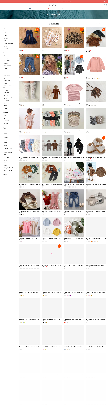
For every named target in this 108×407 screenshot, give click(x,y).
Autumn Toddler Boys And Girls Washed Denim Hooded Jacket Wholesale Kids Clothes (81, 76)
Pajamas (6, 118)
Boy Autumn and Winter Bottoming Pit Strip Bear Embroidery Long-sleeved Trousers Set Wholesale (62, 400)
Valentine (6, 95)
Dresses (5, 35)
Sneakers (6, 132)
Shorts (5, 83)
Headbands (6, 140)
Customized (5, 174)
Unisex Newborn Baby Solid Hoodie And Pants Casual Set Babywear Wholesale (35, 346)
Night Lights (6, 157)
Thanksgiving (6, 92)
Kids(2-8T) (60, 9)
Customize (77, 9)
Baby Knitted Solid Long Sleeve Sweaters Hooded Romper (31, 157)
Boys (3, 72)
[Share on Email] (3, 5)
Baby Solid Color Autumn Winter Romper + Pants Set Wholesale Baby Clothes (35, 373)
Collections (34, 9)
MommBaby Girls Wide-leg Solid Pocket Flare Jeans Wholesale (32, 49)
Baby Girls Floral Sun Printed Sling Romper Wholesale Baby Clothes (55, 49)
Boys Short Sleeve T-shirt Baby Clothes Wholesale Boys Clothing (77, 346)
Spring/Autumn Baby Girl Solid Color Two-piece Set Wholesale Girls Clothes (57, 103)
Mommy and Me (6, 112)
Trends (4, 87)
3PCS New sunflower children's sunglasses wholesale (52, 76)
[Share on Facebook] (1, 5)
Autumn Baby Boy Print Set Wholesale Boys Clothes (52, 184)
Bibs (5, 139)
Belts (5, 162)
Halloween (6, 90)
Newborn (6, 32)
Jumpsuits (6, 58)
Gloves (5, 165)
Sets (5, 37)
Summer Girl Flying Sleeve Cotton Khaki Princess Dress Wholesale (32, 238)
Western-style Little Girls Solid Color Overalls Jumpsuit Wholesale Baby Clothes (58, 211)
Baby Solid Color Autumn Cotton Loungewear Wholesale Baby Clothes (56, 157)
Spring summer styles (44, 9)
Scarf (5, 172)
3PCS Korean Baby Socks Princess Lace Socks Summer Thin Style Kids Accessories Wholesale (38, 103)
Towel (5, 168)
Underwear (6, 48)
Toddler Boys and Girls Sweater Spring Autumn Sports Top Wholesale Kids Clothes (36, 211)
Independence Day (8, 97)
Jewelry (5, 164)
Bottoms (6, 42)
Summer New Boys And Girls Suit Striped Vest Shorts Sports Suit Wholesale (79, 238)
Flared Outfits (7, 102)
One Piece (6, 33)
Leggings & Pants (7, 65)
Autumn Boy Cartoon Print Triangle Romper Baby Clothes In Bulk (32, 184)
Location (101, 1)
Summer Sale (5, 110)
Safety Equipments (8, 152)
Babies (4, 30)
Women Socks (9, 148)
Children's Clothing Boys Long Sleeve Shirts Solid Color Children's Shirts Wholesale (80, 373)
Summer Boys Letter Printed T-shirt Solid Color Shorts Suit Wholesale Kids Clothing (58, 319)
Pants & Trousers (7, 78)
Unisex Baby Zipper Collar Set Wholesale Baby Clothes (30, 400)
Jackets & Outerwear (8, 43)
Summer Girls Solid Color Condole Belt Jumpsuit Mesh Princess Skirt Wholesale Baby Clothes (61, 346)
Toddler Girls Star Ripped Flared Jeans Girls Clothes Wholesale (55, 265)
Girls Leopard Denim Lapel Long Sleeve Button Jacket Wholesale (77, 49)
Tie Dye (5, 103)
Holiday (5, 89)
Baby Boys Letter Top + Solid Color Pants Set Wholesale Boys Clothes (78, 265)
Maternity (6, 123)
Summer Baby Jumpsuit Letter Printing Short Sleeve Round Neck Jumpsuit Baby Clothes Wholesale (62, 292)
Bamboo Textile (7, 100)
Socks (5, 145)
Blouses (5, 66)
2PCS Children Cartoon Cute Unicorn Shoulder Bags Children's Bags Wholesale (80, 184)
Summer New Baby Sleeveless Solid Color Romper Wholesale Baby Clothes (34, 319)
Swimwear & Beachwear (9, 45)
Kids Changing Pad (8, 170)
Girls (3, 52)
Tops (5, 40)
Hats (5, 151)
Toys (5, 155)
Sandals (5, 133)
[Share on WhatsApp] (5, 5)
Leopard (5, 105)
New (29, 9)
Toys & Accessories (69, 9)
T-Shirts (5, 57)
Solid (5, 106)
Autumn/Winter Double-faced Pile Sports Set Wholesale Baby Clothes (78, 292)
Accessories (5, 136)
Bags (5, 154)
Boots (5, 130)
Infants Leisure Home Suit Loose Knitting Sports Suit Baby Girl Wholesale (78, 130)
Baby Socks (8, 146)
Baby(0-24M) (53, 9)
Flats (5, 128)
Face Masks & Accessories (9, 160)
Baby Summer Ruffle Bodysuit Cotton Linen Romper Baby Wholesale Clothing (35, 130)
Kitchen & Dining (7, 159)
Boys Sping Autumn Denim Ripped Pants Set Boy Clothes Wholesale (77, 211)
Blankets (6, 50)
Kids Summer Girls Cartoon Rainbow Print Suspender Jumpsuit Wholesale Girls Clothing (59, 373)
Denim (5, 68)
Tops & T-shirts (7, 75)
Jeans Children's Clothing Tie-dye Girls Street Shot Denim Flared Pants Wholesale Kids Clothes (38, 265)
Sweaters (6, 38)
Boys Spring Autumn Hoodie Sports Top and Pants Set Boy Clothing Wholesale (80, 400)
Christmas (6, 93)
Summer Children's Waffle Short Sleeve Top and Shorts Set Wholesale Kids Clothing (36, 292)
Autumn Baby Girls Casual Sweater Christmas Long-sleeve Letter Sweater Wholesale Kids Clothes (84, 319)
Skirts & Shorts (7, 60)
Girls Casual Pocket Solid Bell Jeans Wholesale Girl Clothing (31, 76)
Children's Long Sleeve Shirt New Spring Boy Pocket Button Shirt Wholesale (57, 238)
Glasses (5, 142)
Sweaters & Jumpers (8, 80)
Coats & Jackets (7, 82)
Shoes (4, 127)
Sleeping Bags (7, 46)
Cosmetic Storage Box (8, 167)
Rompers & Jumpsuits (8, 77)
